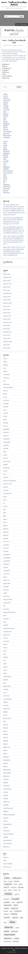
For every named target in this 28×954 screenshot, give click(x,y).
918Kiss (6, 50)
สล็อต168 (5, 725)
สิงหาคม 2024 (6, 348)
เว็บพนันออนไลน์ (13, 61)
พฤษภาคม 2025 (7, 322)
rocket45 (5, 567)
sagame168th (6, 100)
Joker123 (12, 51)
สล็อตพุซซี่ (5, 757)
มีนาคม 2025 (6, 329)
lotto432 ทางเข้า (7, 484)
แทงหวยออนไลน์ (7, 843)
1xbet (4, 368)
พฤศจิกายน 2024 (7, 341)
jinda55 (5, 145)
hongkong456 (7, 442)
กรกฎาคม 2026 (7, 277)
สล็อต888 (5, 155)
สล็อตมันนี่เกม (6, 760)
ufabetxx (5, 667)
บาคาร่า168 (6, 110)
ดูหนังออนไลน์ (6, 186)
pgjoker (5, 519)
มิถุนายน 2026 (7, 280)
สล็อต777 (5, 737)
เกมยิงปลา (5, 792)
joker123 (5, 96)
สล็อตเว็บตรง (6, 151)
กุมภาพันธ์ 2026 (7, 293)
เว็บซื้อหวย (5, 811)
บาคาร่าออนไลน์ (19, 57)
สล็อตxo (5, 753)
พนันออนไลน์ (9, 59)
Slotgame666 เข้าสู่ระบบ (9, 612)
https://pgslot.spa (8, 173)
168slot (5, 358)
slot (4, 182)
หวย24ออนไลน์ (7, 789)
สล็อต (13, 59)
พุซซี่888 (5, 712)
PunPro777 (9, 53)
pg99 (4, 512)
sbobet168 (6, 590)
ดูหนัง (4, 119)
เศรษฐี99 (5, 837)
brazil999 (5, 406)
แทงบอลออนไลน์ (7, 840)
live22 (4, 118)
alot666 (5, 881)
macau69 (5, 490)
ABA (9, 50)
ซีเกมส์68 (5, 680)
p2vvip (5, 500)
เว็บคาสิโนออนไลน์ (8, 808)
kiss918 (5, 178)
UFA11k (5, 647)
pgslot (4, 112)
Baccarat (20, 50)
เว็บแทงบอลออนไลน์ (8, 834)
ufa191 (5, 651)
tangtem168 (6, 635)
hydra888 (5, 448)
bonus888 (6, 403)
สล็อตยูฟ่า (5, 763)
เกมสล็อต (5, 795)
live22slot (5, 477)
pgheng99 (5, 114)
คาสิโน (5, 673)
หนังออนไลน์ (6, 123)
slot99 (4, 147)
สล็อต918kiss (6, 747)
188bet (5, 361)
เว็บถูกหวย (5, 818)
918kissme (6, 378)
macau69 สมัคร (7, 493)
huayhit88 (6, 445)
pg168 (5, 143)
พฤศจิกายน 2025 (7, 303)
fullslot (5, 419)
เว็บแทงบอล (6, 830)
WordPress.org (7, 867)
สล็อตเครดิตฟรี (7, 773)
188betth (5, 365)
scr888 (5, 593)
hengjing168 (6, 439)
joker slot (5, 190)
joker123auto (6, 461)
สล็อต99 (5, 750)
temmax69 (6, 641)
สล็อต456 (5, 728)
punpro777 (6, 133)
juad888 (5, 464)
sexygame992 (7, 602)
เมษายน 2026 (6, 287)
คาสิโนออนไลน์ (7, 57)
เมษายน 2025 (6, 325)
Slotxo (21, 55)
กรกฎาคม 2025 (7, 316)
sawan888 (6, 586)
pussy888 (5, 106)
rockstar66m (6, 570)
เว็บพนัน (6, 61)
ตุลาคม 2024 (6, 345)
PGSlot (3, 53)
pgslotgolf (5, 535)
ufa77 (4, 654)
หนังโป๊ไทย (6, 169)
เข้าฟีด (5, 860)
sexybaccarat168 (6, 55)
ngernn (17, 51)
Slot (12, 55)
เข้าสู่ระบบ (5, 857)
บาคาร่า (13, 57)
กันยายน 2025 (6, 309)
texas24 (5, 644)
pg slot (5, 176)
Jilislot (7, 51)
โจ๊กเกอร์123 (6, 192)
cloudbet (5, 413)
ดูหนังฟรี (5, 104)
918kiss (5, 94)
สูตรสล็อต (5, 782)
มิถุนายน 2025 (7, 319)
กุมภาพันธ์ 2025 (7, 332)
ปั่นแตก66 (5, 129)
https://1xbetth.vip (8, 171)
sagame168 (6, 580)
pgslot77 (5, 127)
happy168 (6, 435)
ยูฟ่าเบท (5, 715)
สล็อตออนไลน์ (19, 59)
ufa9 (4, 660)
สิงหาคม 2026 (6, 274)
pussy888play (7, 557)
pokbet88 (5, 538)
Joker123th (20, 887)
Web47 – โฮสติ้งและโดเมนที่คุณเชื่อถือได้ (14, 3)
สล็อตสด (5, 766)
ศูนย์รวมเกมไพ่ (7, 718)
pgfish (4, 516)
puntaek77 (6, 548)
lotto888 (5, 487)
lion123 (5, 471)
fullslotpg (5, 115)
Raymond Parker (19, 45)
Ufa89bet (5, 657)
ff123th (5, 416)
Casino (3, 51)
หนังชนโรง (6, 98)
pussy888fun (6, 554)
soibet (4, 622)
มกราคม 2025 (6, 335)
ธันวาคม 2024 (6, 338)
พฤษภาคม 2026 (7, 284)
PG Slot (23, 51)
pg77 (4, 509)
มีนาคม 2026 (6, 290)
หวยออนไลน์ (6, 137)
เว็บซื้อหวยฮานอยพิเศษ (9, 814)
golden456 (6, 432)
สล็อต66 (5, 149)
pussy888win (6, 561)
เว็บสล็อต (5, 827)
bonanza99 (6, 400)
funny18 (5, 426)
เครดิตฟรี (5, 798)
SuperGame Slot (7, 631)
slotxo (4, 165)
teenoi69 (5, 638)
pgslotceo (5, 529)
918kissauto (6, 374)
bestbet (5, 394)
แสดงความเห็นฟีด (7, 863)
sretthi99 (5, 625)
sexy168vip (6, 596)
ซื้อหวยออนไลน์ (7, 135)
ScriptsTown (18, 952)
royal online (6, 573)
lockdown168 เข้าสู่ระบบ (9, 480)
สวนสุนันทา (6, 779)
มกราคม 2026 (6, 296)
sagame (5, 577)
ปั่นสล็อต (5, 702)
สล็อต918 (5, 744)
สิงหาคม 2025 (6, 312)
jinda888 (20, 884)
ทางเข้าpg (5, 689)
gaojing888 (6, 429)
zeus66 (5, 670)
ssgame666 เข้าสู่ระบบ (9, 628)
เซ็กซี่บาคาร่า (6, 802)
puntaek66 (6, 545)
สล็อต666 (5, 734)
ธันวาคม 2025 (6, 300)
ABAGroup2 (14, 50)
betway (5, 397)
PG (20, 51)
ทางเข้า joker (6, 188)
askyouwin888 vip (8, 387)
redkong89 (6, 564)
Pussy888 (14, 53)
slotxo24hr (6, 618)
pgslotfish (5, 532)
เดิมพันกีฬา (6, 805)
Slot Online (17, 55)
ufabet (5, 663)
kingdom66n (6, 468)
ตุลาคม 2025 (6, 306)
